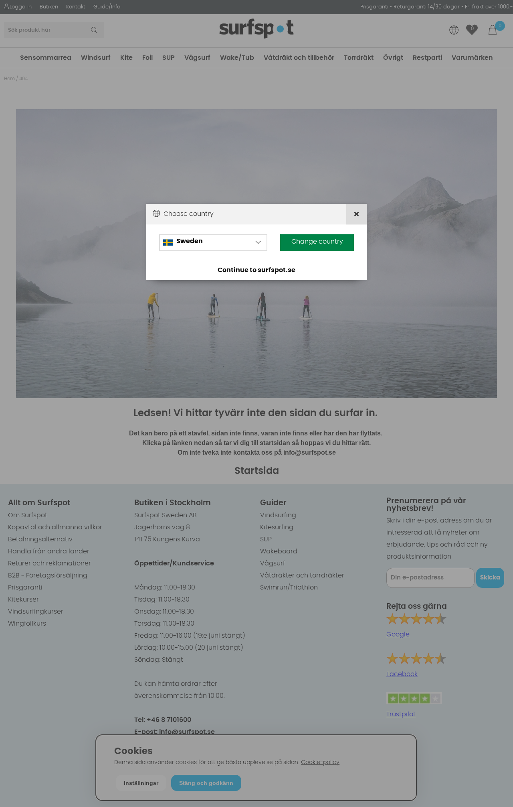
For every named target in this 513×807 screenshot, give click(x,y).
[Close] (356, 214)
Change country (317, 242)
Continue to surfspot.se (256, 270)
